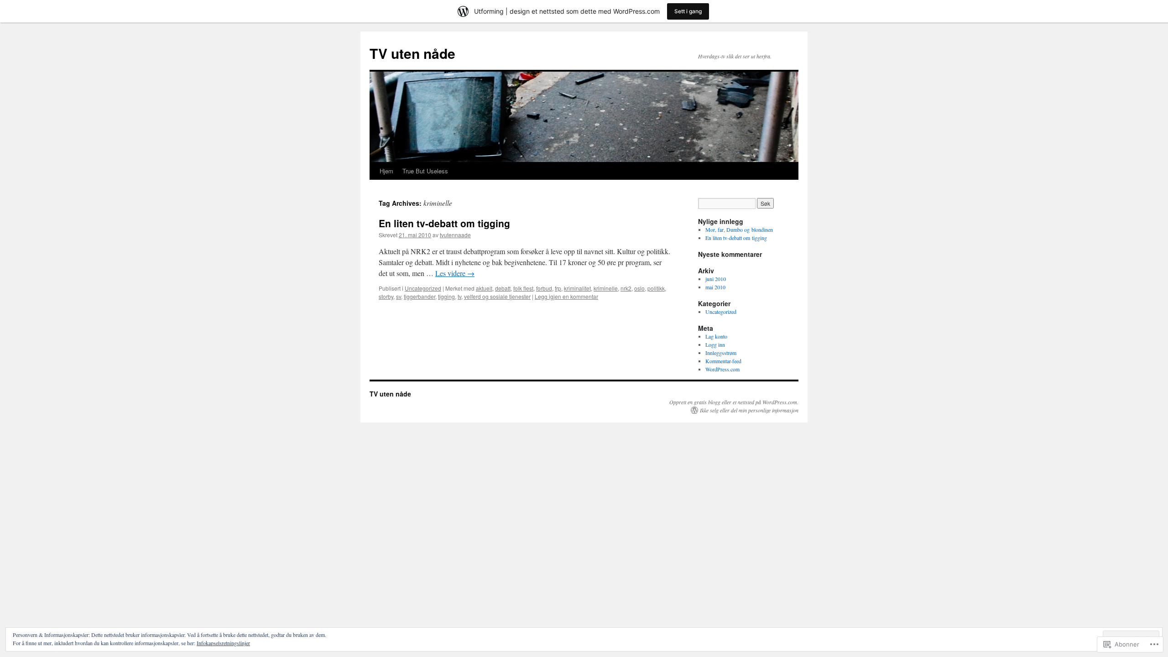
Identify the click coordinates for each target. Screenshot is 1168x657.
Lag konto (716, 336)
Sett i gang (688, 11)
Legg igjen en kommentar (566, 296)
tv (459, 296)
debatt (503, 288)
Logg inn (715, 344)
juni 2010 (715, 278)
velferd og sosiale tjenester (497, 296)
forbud (544, 288)
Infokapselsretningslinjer (223, 643)
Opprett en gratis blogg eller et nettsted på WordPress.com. (733, 402)
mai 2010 (715, 287)
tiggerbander (419, 296)
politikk (656, 288)
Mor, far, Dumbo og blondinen (739, 229)
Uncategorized (423, 288)
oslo (639, 288)
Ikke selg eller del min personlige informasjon (749, 410)
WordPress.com (722, 369)
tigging (446, 296)
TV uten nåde (412, 53)
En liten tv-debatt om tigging (444, 223)
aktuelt (484, 288)
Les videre (454, 273)
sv (398, 296)
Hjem (386, 171)
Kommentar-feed (723, 361)
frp (558, 288)
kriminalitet (577, 288)
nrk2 (625, 288)
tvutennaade (455, 235)
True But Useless (425, 171)
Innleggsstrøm (720, 352)
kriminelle (606, 288)
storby (386, 296)
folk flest (523, 288)
